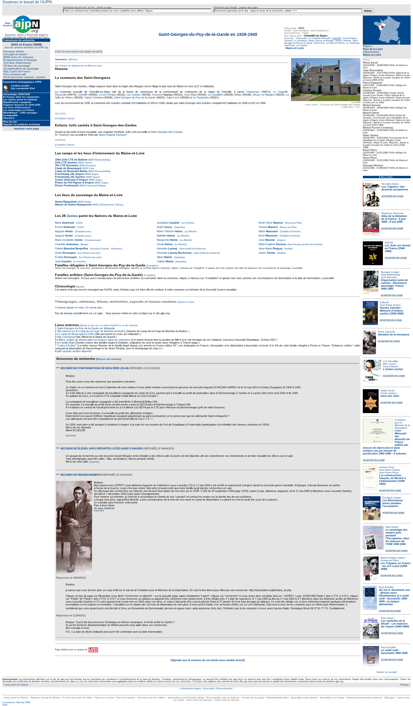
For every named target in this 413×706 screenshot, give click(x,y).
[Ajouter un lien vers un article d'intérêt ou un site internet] (108, 325)
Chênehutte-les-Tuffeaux (111, 205)
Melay (311, 40)
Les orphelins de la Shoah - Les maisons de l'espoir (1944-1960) (395, 623)
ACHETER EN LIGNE (392, 196)
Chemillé (82, 94)
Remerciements (224, 688)
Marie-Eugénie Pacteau (112, 134)
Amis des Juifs (389, 395)
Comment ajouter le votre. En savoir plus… (80, 307)
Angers (95, 174)
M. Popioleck (62, 134)
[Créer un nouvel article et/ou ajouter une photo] (79, 51)
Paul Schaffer (386, 587)
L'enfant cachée (393, 369)
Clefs (91, 168)
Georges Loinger (390, 272)
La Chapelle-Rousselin (320, 38)
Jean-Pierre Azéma (389, 470)
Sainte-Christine (343, 40)
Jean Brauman (389, 277)
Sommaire (61, 59)
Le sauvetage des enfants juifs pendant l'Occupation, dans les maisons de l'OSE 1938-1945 (397, 536)
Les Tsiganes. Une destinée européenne (394, 188)
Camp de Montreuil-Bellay (71, 171)
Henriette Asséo (390, 184)
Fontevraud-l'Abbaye (95, 185)
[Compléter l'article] (64, 118)
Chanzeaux (301, 38)
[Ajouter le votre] (186, 302)
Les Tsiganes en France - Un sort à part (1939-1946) (395, 566)
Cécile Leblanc (388, 393)
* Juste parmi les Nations (15, 685)
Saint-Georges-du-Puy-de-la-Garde (134, 97)
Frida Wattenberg (390, 274)
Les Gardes (302, 45)
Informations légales (191, 688)
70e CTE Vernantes (66, 165)
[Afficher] (72, 59)
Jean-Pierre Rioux (389, 472)
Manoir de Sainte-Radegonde (73, 204)
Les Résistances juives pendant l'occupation (392, 503)
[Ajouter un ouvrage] (387, 672)
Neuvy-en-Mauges (325, 40)
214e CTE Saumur (66, 162)
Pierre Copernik (386, 331)
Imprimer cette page (26, 128)
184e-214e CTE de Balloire (71, 159)
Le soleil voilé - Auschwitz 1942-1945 (394, 651)
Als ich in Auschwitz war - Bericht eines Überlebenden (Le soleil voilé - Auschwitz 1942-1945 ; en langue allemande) (394, 597)
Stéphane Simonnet (392, 213)
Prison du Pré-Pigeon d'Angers (74, 182)
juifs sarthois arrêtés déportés (74, 351)
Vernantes (90, 165)
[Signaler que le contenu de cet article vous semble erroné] (208, 660)
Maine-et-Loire (372, 54)
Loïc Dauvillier (390, 361)
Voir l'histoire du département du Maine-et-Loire (78, 66)
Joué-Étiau (289, 45)
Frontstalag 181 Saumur (70, 176)
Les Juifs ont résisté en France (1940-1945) (397, 248)
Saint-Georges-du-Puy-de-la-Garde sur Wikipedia (86, 328)
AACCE (389, 242)
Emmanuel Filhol (389, 560)
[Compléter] (152, 265)
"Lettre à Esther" (67, 345)
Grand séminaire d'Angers (71, 179)
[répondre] (71, 435)
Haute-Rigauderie (66, 201)
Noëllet (87, 202)
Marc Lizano (389, 363)
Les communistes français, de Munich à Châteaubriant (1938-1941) (392, 479)
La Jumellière (300, 40)
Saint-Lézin (319, 43)
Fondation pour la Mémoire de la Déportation (402, 424)
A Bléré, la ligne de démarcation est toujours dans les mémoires (93, 339)
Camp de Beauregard (68, 168)
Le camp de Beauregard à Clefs (75, 334)
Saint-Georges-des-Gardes (167, 131)
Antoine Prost (386, 467)
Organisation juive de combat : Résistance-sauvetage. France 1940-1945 (394, 284)
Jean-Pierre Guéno (390, 305)
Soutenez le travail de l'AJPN (27, 2)
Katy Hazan (392, 527)
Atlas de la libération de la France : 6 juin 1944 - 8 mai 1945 (394, 219)
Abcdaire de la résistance (393, 334)
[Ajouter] (80, 287)
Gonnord (288, 40)
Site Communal (66, 336)
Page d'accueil (7, 24)
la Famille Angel (66, 342)
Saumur (88, 163)
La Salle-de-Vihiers (335, 43)
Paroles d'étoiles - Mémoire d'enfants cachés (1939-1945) (392, 310)
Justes (72, 216)
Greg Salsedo (390, 366)
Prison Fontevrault (66, 185)
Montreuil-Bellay (102, 160)
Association (208, 688)
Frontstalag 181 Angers (69, 173)
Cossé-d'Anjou (349, 38)
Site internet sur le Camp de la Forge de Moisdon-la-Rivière (91, 331)
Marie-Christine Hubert (392, 557)
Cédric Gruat (387, 390)
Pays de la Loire (373, 49)
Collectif (384, 302)
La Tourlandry (352, 43)
